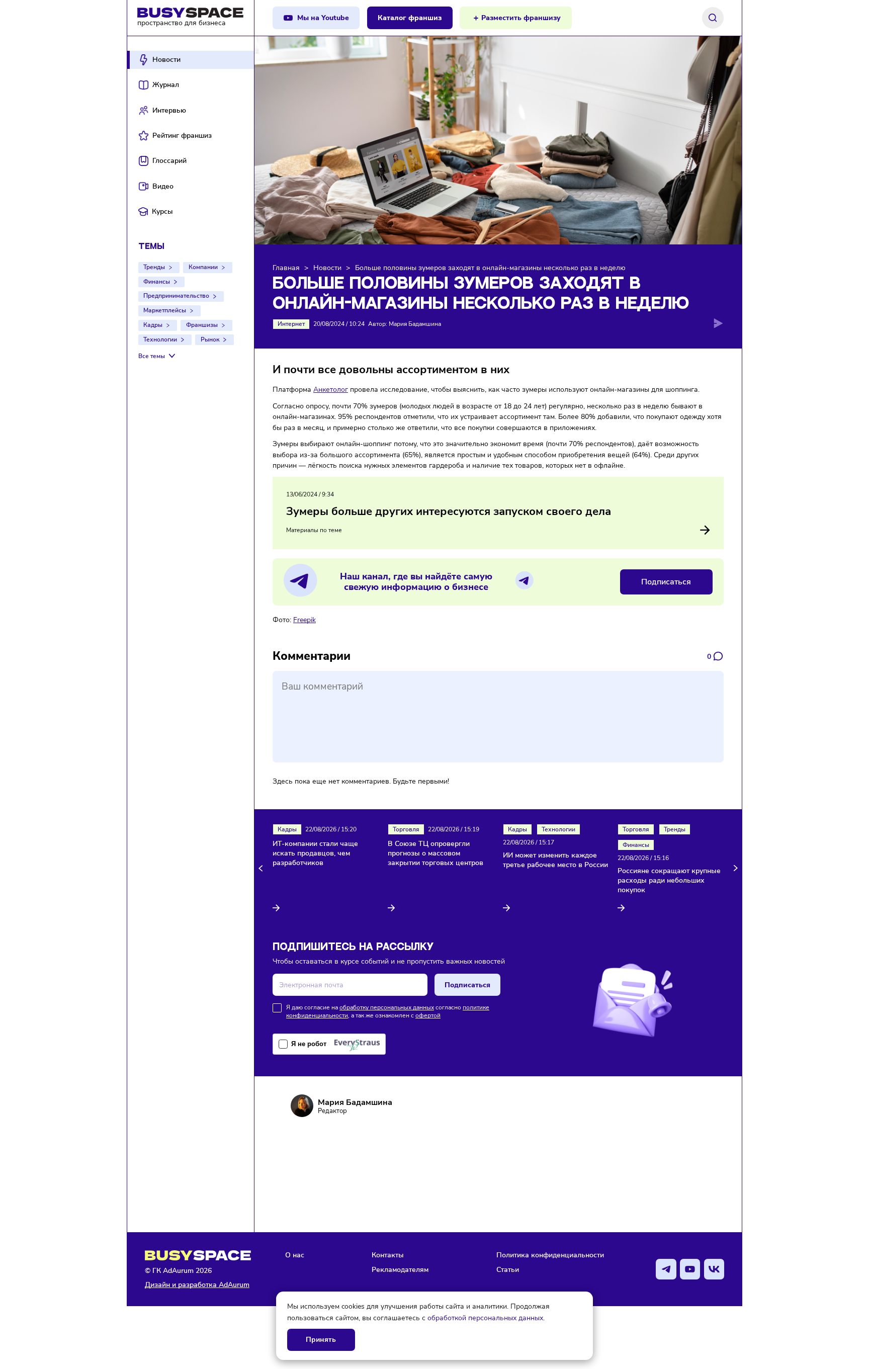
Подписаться (666, 581)
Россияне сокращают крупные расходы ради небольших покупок (669, 881)
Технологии (160, 339)
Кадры (152, 325)
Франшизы (202, 325)
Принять (321, 1339)
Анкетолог (330, 389)
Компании (203, 267)
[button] (262, 868)
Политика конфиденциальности (550, 1255)
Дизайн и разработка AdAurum (197, 1285)
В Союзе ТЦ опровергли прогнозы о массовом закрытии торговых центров (435, 853)
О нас (294, 1255)
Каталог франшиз (410, 18)
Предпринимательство (176, 296)
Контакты (388, 1255)
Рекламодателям (400, 1269)
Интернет (291, 324)
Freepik (304, 620)
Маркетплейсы (164, 310)
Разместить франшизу (521, 18)
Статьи (507, 1269)
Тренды (154, 267)
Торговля (406, 829)
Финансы (156, 282)
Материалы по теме (314, 530)
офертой (428, 1015)
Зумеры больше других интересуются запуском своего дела (448, 511)
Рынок (210, 339)
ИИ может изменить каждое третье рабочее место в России (555, 860)
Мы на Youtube (323, 18)
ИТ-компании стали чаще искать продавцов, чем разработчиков (315, 853)
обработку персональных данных (386, 1007)
